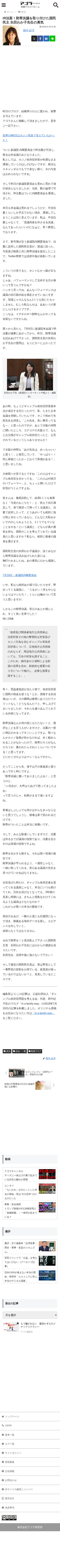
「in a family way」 (43, 1013)
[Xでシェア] (34, 38)
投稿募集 (9, 1462)
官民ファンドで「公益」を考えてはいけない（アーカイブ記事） (20, 1262)
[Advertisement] (30, 76)
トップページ (12, 1416)
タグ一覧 (9, 1443)
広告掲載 (9, 1471)
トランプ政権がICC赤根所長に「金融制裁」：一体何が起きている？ (20, 1212)
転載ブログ (36, 1051)
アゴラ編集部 (27, 1332)
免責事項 (9, 1507)
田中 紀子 (28, 30)
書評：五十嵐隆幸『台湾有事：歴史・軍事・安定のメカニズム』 (20, 1247)
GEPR (8, 1425)
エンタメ (9, 1185)
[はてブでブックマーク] (46, 38)
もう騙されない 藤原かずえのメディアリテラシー (38, 1325)
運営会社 (9, 1498)
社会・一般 (21, 1051)
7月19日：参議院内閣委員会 (19, 575)
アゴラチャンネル (13, 1171)
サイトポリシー (13, 1453)
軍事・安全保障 (12, 1204)
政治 (8, 1051)
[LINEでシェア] (52, 38)
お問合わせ (11, 1480)
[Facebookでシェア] (40, 38)
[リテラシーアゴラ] (11, 1328)
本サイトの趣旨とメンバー (19, 1489)
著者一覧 (9, 1434)
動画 (7, 1159)
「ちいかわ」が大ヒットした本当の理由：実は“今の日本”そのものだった (20, 1193)
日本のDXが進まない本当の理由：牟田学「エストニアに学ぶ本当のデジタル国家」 (20, 1276)
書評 (7, 1231)
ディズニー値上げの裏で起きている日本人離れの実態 (20, 1177)
